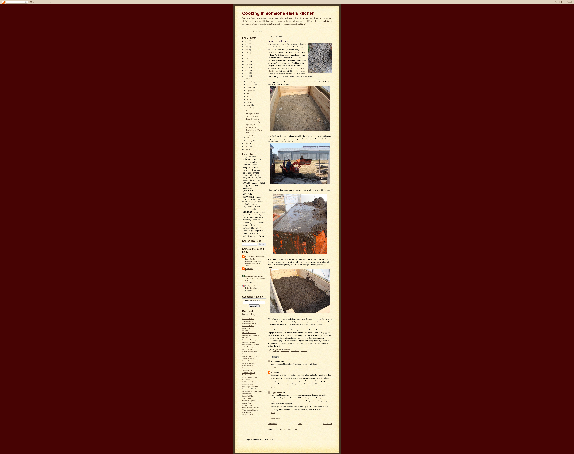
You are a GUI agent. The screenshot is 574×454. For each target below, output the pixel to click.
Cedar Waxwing (247, 347)
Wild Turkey (246, 412)
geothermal (247, 188)
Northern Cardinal (248, 372)
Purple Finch (246, 379)
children (247, 164)
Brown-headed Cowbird (250, 344)
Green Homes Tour (252, 111)
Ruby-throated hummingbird (252, 391)
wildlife (261, 236)
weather (254, 233)
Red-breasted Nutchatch (250, 382)
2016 (247, 58)
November (250, 84)
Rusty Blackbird (247, 396)
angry (245, 156)
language (252, 201)
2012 (247, 70)
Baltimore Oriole (248, 328)
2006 (247, 149)
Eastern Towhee (247, 354)
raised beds (248, 217)
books (245, 162)
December (250, 81)
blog (260, 159)
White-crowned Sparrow (250, 410)
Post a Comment (275, 418)
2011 (247, 73)
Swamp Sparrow (248, 403)
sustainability (248, 227)
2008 (247, 143)
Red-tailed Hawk (248, 384)
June (248, 99)
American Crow (247, 321)
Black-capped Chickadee (250, 335)
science (255, 223)
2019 (247, 53)
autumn (246, 158)
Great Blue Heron (248, 358)
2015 (247, 61)
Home (246, 31)
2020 (247, 50)
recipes (259, 217)
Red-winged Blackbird (250, 386)
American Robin (248, 326)
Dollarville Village (251, 288)
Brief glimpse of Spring (254, 130)
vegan (251, 230)
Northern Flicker (248, 375)
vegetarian (259, 230)
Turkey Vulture (247, 405)
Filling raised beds (252, 113)
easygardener (276, 392)
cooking (256, 167)
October (250, 87)
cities (254, 164)
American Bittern (248, 319)
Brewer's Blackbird (248, 342)
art (259, 156)
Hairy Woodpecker (248, 363)
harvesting (248, 196)
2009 (247, 79)
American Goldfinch (249, 323)
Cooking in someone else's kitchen (278, 13)
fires (258, 180)
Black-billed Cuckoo (249, 333)
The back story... (259, 31)
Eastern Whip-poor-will (250, 356)
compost (246, 167)
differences (256, 170)
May (248, 102)
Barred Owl (246, 330)
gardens (255, 185)
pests (253, 208)
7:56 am (273, 387)
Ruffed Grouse (247, 393)
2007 (247, 146)
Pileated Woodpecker (249, 377)
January (249, 141)
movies (254, 204)
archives (252, 156)
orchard (257, 206)
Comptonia (249, 268)
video (245, 233)
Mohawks (246, 204)
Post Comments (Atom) (288, 429)
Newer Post (272, 423)
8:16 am (273, 413)
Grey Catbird (246, 361)
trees (245, 230)
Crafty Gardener (251, 286)
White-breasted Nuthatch (250, 407)
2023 (247, 47)
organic (246, 209)
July (248, 96)
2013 (247, 67)
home (253, 199)
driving (256, 172)
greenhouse (249, 190)
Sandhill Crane (247, 398)
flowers (246, 182)
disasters (247, 172)
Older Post (327, 423)
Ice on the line (251, 127)
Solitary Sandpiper (248, 400)
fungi (262, 182)
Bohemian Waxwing (249, 340)
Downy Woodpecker (249, 351)
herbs (258, 196)
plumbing (247, 211)
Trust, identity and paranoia (255, 122)
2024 (247, 44)
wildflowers (249, 236)
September (250, 90)
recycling (247, 219)
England (259, 177)
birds (254, 159)
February (250, 138)
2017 (247, 55)
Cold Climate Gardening (254, 276)
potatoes (246, 214)
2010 (247, 76)
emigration (248, 177)
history (246, 199)
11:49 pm (273, 367)
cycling (246, 170)
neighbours (247, 206)
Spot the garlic (251, 124)
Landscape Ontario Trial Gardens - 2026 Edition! (253, 262)
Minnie (261, 201)
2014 (247, 64)
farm (252, 180)
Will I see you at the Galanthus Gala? (255, 279)
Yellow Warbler (247, 414)
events (245, 180)
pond (262, 211)
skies (252, 225)
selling (245, 225)
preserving (257, 214)
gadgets (246, 185)
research (256, 219)
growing (247, 193)
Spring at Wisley (252, 116)
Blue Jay (245, 337)
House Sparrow (247, 365)
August (249, 93)
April (249, 105)
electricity (254, 175)
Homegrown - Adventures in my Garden (254, 257)
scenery (247, 222)
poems (256, 212)
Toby (258, 227)
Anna (273, 372)
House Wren (246, 368)
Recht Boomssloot (252, 119)
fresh (247, 271)
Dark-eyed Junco (248, 349)
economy (245, 175)
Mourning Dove (247, 370)
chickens (254, 162)
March (249, 108)
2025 (247, 41)
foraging (255, 182)
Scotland (262, 222)
